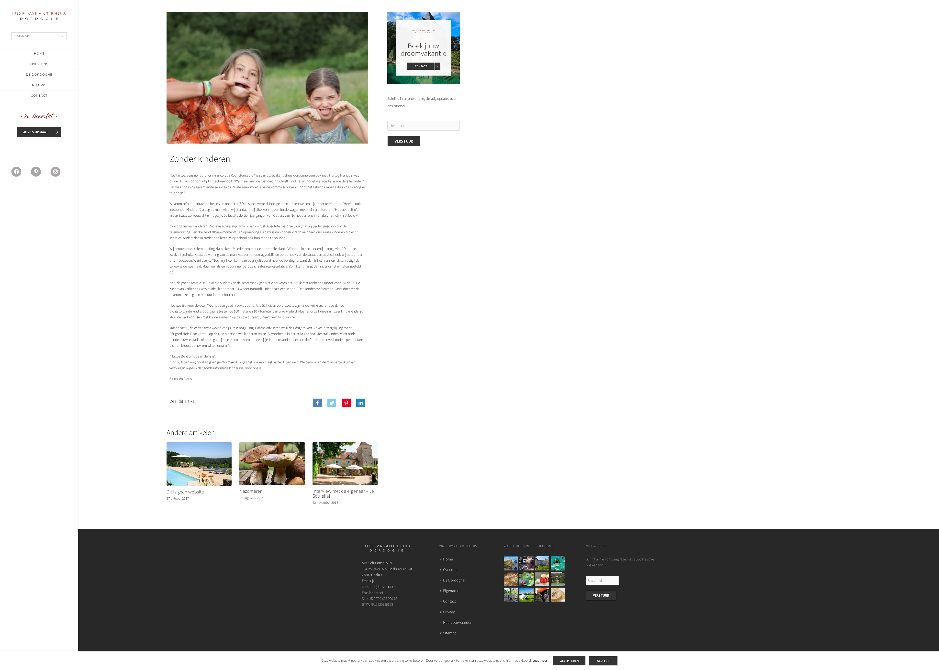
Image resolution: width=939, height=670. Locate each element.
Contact (449, 601)
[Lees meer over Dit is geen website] (199, 482)
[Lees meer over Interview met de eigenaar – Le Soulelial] (345, 481)
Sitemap (450, 633)
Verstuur (403, 141)
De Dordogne (454, 580)
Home (448, 559)
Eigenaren (451, 590)
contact (377, 592)
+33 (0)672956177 (382, 587)
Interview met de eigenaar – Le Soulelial (343, 494)
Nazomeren (251, 491)
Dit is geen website (185, 492)
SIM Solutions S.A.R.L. (378, 563)
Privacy (449, 612)
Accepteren (569, 661)
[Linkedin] (360, 403)
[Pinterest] (346, 403)
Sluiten (603, 661)
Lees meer (539, 660)
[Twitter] (331, 403)
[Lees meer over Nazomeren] (272, 481)
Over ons (450, 569)
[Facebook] (317, 403)
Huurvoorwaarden (457, 622)
